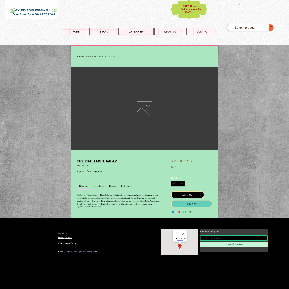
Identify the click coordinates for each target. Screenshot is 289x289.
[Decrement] (174, 183)
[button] (239, 3)
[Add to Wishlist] (208, 194)
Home (80, 56)
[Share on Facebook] (173, 212)
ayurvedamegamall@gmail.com (82, 251)
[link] (84, 185)
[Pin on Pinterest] (179, 212)
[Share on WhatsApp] (184, 212)
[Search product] (271, 27)
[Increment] (182, 183)
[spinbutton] (178, 183)
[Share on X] (190, 212)
